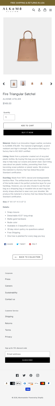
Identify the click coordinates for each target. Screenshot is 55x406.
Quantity (6, 112)
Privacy (8, 337)
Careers (8, 286)
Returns (8, 323)
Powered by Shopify (36, 398)
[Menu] (50, 9)
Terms (8, 330)
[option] (13, 83)
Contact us (10, 299)
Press (7, 279)
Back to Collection (29, 257)
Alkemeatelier (23, 398)
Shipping (9, 316)
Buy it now (27, 132)
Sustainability (11, 292)
